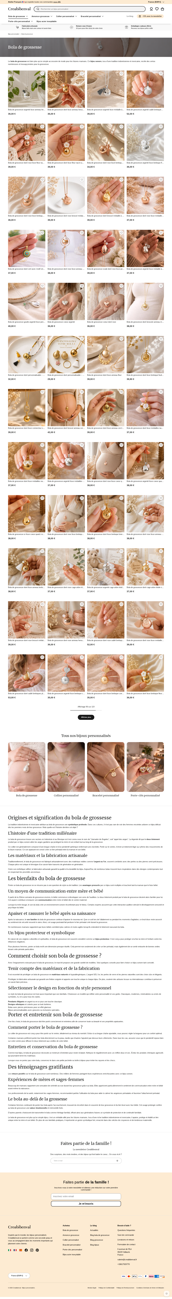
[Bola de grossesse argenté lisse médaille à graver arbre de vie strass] (145, 248)
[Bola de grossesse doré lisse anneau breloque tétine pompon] (26, 566)
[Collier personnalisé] (66, 767)
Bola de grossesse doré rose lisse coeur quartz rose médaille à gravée (116, 481)
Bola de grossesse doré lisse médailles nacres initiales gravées (34, 481)
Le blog (130, 16)
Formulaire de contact (126, 1244)
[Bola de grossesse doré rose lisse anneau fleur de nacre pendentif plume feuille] (66, 248)
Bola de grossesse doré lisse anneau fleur (104, 375)
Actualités (94, 1230)
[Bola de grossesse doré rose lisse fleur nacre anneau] (26, 142)
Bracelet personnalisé (91, 16)
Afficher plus (86, 717)
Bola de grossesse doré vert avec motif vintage (27, 269)
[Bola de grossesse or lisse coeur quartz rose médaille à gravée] (26, 513)
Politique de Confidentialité (106, 1288)
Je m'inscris (86, 1203)
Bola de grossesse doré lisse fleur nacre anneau (67, 163)
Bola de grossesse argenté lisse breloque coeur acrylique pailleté (74, 693)
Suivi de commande (125, 1235)
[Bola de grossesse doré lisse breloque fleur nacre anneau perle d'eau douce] (145, 673)
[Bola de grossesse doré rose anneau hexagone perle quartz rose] (66, 619)
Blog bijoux (94, 1245)
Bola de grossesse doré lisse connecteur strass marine (30, 428)
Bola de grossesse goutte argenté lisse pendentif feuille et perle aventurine (38, 322)
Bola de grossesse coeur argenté (61, 322)
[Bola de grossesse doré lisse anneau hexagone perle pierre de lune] (66, 89)
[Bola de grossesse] (26, 767)
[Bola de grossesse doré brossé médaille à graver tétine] (105, 195)
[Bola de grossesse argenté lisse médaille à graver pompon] (105, 89)
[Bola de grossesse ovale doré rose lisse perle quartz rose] (105, 248)
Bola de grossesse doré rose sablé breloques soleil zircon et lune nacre (116, 640)
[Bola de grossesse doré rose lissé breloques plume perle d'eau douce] (105, 142)
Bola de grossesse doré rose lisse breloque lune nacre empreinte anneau (77, 534)
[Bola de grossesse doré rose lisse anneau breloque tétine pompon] (145, 513)
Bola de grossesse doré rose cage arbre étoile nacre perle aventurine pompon (79, 587)
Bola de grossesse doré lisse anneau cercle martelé (108, 428)
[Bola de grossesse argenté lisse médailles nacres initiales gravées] (66, 460)
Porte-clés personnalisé (19, 21)
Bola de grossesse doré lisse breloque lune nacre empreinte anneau (115, 534)
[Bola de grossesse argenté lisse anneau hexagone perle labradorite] (26, 89)
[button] (162, 9)
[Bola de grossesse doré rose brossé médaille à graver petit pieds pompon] (66, 195)
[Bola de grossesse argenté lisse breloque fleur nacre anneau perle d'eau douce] (145, 142)
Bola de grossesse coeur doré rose (101, 322)
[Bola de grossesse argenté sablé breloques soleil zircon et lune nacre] (145, 89)
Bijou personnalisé (13, 34)
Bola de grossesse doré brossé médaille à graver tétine (109, 216)
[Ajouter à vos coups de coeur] (42, 74)
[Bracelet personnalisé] (105, 767)
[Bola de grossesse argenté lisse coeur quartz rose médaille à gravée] (145, 460)
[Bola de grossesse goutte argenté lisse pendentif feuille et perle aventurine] (26, 301)
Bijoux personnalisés (28, 1288)
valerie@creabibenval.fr (127, 1259)
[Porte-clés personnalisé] (145, 767)
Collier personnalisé (65, 16)
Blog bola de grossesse (99, 1235)
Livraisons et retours (125, 1240)
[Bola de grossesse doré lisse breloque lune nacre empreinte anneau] (105, 513)
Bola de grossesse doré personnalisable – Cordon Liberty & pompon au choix (39, 375)
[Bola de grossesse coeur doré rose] (105, 301)
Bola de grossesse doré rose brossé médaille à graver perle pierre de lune (38, 640)
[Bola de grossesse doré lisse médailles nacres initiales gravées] (26, 460)
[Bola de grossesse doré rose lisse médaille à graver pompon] (145, 619)
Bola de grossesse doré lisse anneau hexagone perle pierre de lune (75, 110)
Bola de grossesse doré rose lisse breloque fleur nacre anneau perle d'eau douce (41, 216)
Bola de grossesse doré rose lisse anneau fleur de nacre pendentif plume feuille (80, 269)
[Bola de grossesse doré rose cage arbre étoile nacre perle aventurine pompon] (66, 566)
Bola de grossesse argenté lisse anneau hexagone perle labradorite (35, 110)
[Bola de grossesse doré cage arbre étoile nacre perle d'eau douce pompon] (145, 566)
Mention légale (92, 1288)
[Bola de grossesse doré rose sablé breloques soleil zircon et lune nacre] (105, 619)
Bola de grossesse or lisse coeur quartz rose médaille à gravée (34, 534)
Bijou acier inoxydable (47, 21)
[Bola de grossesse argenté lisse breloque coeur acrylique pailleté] (66, 673)
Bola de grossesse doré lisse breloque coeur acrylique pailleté (112, 693)
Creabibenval (17, 1288)
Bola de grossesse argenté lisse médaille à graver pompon (111, 110)
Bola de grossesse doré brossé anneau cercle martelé (70, 428)
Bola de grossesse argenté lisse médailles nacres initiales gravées (75, 481)
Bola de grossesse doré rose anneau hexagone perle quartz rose (74, 640)
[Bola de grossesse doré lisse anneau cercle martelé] (105, 407)
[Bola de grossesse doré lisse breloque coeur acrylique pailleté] (105, 673)
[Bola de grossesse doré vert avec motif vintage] (26, 248)
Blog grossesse (96, 1240)
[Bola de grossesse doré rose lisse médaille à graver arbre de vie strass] (145, 195)
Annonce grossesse (40, 16)
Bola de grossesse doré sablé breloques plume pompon (31, 693)
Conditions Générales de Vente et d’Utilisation (150, 1288)
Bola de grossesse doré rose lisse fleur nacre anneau (30, 163)
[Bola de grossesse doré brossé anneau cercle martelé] (66, 407)
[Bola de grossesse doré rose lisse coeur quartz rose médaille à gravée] (105, 460)
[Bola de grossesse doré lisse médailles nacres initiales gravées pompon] (145, 407)
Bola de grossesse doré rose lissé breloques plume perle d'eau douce (115, 163)
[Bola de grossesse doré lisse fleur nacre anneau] (66, 142)
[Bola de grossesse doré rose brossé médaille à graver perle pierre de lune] (26, 619)
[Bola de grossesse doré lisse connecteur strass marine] (26, 407)
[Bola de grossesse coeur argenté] (66, 301)
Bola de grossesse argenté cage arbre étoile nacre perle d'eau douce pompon (119, 587)
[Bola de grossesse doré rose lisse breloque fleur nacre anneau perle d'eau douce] (26, 195)
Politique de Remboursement (125, 1288)
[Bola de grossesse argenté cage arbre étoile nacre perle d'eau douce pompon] (105, 566)
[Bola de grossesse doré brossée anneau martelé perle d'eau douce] (145, 301)
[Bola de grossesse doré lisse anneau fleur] (105, 354)
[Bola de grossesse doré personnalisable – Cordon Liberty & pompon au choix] (26, 354)
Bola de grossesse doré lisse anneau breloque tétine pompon (33, 587)
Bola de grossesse (16, 16)
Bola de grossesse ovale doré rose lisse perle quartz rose (110, 269)
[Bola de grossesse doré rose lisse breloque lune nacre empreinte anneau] (66, 513)
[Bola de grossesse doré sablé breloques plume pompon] (26, 673)
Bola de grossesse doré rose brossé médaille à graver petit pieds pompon (78, 216)
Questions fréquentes (126, 1230)
